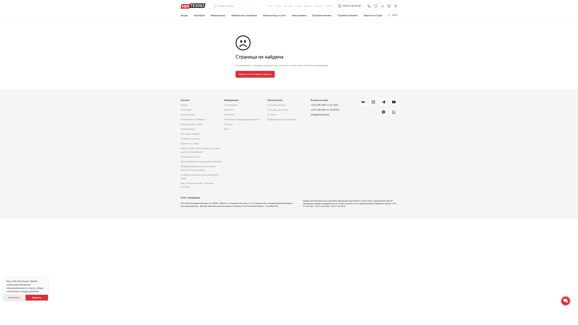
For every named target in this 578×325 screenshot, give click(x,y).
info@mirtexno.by (320, 114)
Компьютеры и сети (274, 15)
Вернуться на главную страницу (255, 74)
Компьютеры (218, 15)
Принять (37, 297)
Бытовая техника (321, 15)
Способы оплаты (276, 105)
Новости (228, 110)
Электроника (299, 15)
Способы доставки (277, 110)
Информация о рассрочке (281, 119)
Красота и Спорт (373, 15)
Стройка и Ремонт (347, 15)
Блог (226, 129)
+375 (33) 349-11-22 (322, 110)
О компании (230, 105)
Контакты (229, 114)
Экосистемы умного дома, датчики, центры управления (200, 150)
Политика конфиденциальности (241, 119)
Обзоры (228, 124)
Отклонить (14, 297)
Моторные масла (190, 157)
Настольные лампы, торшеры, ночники (197, 185)
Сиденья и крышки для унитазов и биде (200, 177)
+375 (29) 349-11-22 (322, 105)
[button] (369, 6)
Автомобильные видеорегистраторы (201, 161)
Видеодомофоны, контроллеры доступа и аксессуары (198, 168)
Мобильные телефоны (244, 15)
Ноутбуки (199, 15)
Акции (184, 15)
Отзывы (271, 114)
